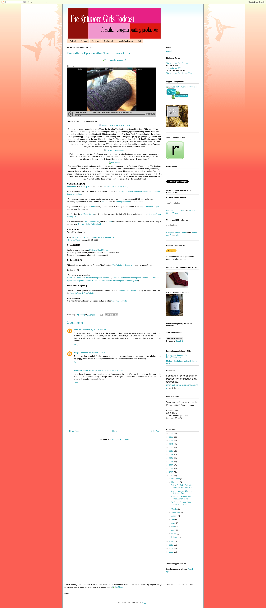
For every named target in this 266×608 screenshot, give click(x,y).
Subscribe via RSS (173, 68)
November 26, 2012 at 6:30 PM (110, 370)
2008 (171, 552)
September (176, 512)
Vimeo (175, 213)
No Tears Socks (87, 214)
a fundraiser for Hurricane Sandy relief (117, 186)
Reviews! (95, 41)
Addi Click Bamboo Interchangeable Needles (130, 278)
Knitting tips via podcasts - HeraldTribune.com (177, 356)
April (173, 530)
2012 (171, 476)
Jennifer (77, 330)
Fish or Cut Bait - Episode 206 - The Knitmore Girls (181, 486)
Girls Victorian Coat (91, 222)
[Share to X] (111, 314)
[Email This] (106, 314)
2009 (171, 548)
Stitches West (74, 240)
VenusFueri (71, 186)
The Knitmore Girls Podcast (177, 63)
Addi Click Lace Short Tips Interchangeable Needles (88, 278)
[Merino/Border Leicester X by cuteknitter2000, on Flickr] (114, 60)
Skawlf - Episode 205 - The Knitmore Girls (181, 492)
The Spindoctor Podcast (122, 265)
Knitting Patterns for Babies (86, 370)
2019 (171, 451)
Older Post (155, 431)
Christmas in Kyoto (119, 301)
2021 (171, 444)
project (169, 51)
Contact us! (108, 41)
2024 (171, 434)
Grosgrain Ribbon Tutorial (176, 233)
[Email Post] (101, 315)
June (173, 523)
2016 (171, 462)
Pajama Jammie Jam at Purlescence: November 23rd (93, 237)
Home (114, 431)
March (174, 533)
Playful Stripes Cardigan (149, 207)
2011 (171, 541)
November (175, 482)
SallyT (76, 353)
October (174, 509)
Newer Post (74, 431)
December (175, 479)
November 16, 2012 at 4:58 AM (94, 330)
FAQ (139, 41)
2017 (171, 458)
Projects (84, 41)
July (173, 519)
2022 (171, 440)
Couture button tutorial (175, 210)
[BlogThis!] (108, 314)
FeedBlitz (180, 341)
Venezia (108, 222)
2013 (171, 472)
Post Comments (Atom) (119, 439)
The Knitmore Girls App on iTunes (179, 73)
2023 (171, 437)
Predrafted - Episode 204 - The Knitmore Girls (181, 498)
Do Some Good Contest (98, 250)
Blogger (144, 602)
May (173, 526)
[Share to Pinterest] (116, 314)
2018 (171, 455)
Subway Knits (86, 186)
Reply (76, 344)
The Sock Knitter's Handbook (89, 224)
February (175, 537)
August (174, 516)
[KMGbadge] (114, 163)
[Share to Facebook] (114, 314)
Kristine (105, 202)
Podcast (73, 41)
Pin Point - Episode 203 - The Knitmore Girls (181, 503)
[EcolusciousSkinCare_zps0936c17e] (114, 125)
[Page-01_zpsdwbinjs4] (114, 150)
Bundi (93, 207)
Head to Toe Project (125, 41)
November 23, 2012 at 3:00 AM (92, 353)
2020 (171, 448)
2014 (171, 469)
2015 (171, 465)
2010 (171, 545)
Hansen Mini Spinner (127, 291)
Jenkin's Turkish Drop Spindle (82, 293)
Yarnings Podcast (123, 202)
